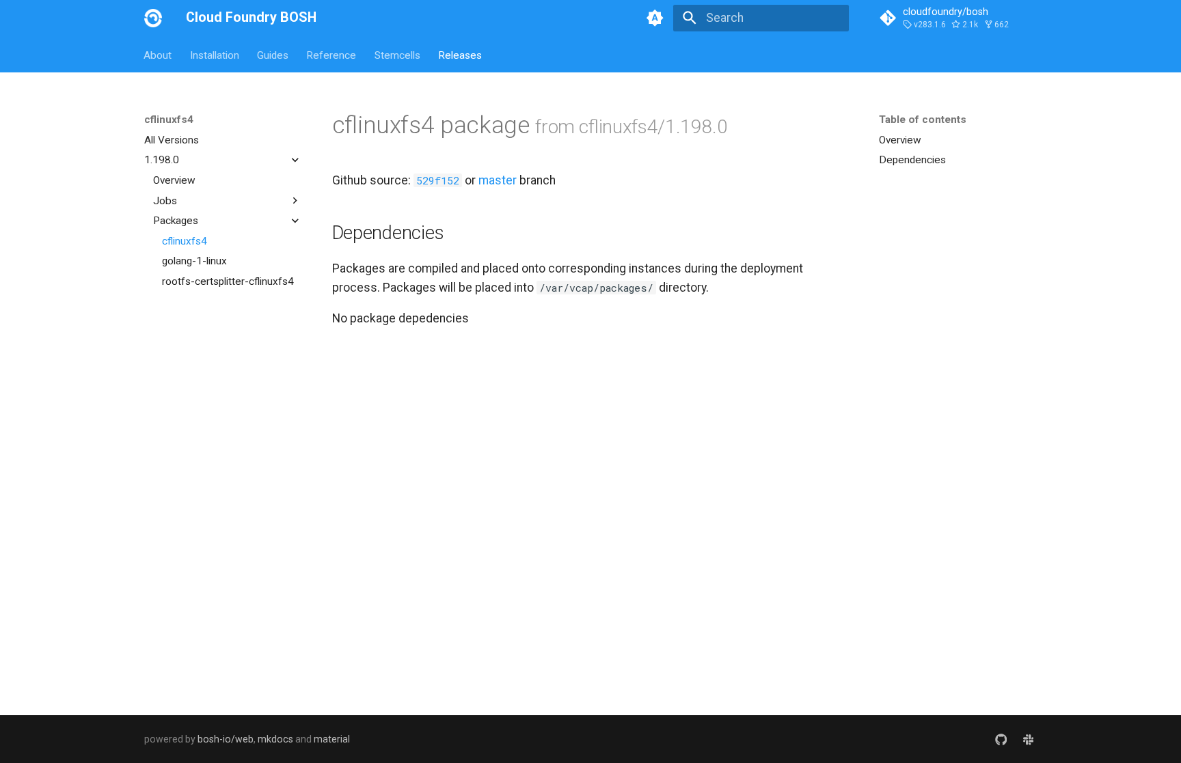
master (497, 180)
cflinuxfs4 (184, 241)
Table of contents (922, 119)
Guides (272, 54)
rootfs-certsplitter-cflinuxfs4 (228, 281)
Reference (332, 54)
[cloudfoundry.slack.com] (1028, 739)
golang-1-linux (194, 261)
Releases (460, 54)
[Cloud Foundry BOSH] (153, 18)
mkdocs (275, 739)
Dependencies (912, 160)
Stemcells (397, 54)
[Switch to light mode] (655, 18)
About (158, 54)
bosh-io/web (226, 739)
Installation (214, 54)
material (332, 739)
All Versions (171, 140)
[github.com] (1001, 739)
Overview (174, 180)
